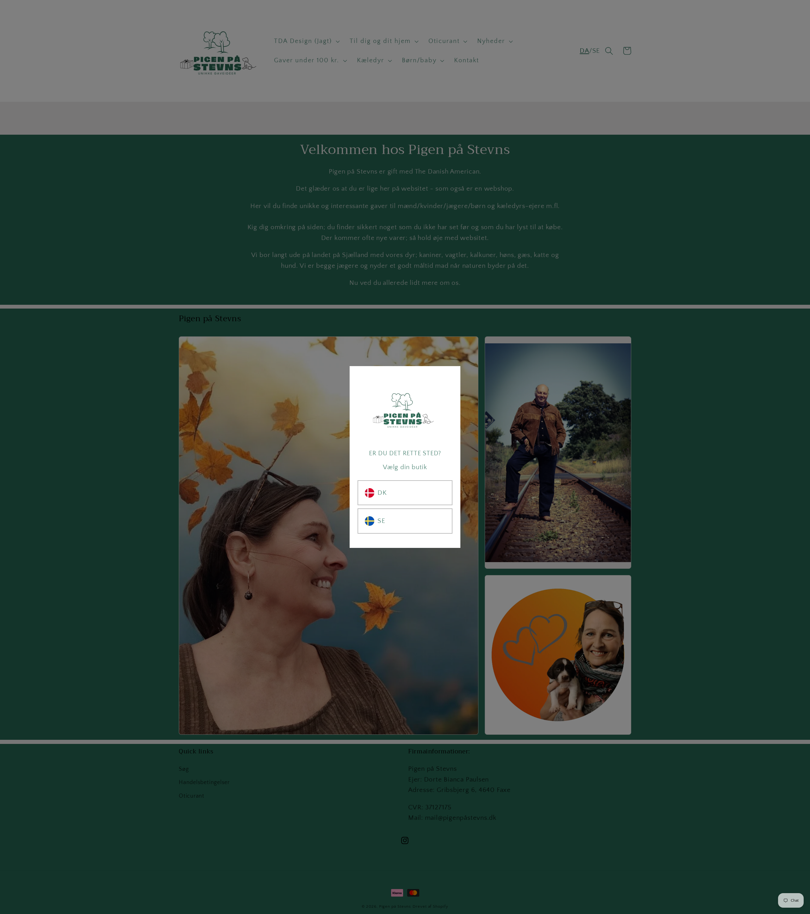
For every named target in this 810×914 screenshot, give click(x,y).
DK (382, 492)
